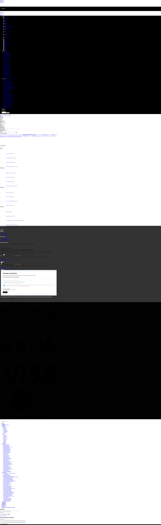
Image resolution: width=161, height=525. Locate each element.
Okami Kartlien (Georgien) (7, 67)
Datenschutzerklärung (22, 522)
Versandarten (4, 233)
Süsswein (7, 36)
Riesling (33, 135)
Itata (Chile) (5, 61)
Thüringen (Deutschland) (7, 74)
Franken (42, 134)
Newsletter (3, 8)
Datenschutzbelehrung (5, 240)
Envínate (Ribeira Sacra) (7, 483)
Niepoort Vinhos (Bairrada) (7, 102)
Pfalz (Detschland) (6, 459)
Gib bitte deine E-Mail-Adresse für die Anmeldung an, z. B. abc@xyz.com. (11, 280)
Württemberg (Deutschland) (7, 471)
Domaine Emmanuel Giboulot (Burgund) (9, 87)
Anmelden (8, 514)
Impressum (3, 241)
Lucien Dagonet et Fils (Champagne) (8, 99)
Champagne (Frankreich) (7, 56)
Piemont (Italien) (5, 66)
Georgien (5, 42)
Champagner (8, 31)
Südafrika (4, 442)
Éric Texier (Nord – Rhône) (7, 91)
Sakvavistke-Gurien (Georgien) (8, 464)
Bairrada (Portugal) (6, 52)
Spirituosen (9, 37)
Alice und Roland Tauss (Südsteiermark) (9, 79)
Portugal (4, 440)
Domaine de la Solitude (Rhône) (8, 86)
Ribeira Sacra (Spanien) (7, 69)
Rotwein (4, 428)
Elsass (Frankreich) (6, 57)
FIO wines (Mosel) (6, 485)
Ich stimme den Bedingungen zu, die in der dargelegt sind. (14, 255)
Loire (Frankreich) (6, 63)
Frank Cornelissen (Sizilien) (7, 486)
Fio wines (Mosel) (6, 92)
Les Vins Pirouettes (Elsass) (7, 98)
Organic (25, 135)
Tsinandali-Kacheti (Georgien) (7, 468)
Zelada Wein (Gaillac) (6, 108)
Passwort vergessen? (3, 515)
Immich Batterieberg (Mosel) (7, 96)
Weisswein (7, 20)
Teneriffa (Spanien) (6, 73)
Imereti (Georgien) (6, 60)
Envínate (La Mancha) (6, 89)
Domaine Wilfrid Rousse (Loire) (8, 88)
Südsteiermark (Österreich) (7, 72)
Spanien (4, 441)
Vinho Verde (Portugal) (6, 77)
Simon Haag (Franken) (6, 103)
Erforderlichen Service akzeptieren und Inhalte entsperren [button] (9, 268)
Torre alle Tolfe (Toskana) (7, 107)
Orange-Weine (8, 33)
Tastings (3, 424)
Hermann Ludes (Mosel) (7, 94)
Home (3, 423)
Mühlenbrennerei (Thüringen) (7, 100)
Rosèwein (7, 25)
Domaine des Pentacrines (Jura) (8, 480)
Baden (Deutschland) (6, 51)
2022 (2, 134)
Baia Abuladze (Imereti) (6, 81)
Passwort (1, 512)
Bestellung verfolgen (5, 234)
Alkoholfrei (12, 17)
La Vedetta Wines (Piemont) (7, 97)
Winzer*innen (4, 78)
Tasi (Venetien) (5, 104)
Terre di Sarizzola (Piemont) (7, 105)
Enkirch (37, 134)
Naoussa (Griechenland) (7, 65)
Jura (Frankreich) (5, 62)
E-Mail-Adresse (2, 519)
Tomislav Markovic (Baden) (7, 106)
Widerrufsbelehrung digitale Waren (7, 239)
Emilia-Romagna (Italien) (7, 58)
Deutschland (26, 134)
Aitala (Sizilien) (5, 80)
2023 (4, 134)
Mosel (11, 135)
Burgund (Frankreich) (6, 55)
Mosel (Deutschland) (6, 64)
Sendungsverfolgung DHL (5, 235)
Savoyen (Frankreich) (6, 71)
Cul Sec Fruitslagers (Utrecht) (7, 84)
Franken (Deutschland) (6, 452)
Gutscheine (3, 110)
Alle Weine (3, 425)
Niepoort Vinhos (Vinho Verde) (7, 101)
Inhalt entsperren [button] (3, 259)
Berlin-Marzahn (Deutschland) (7, 53)
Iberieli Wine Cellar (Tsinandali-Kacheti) (9, 95)
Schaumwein (8, 28)
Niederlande (5, 439)
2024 (5, 134)
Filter (16, 132)
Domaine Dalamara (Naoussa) (7, 85)
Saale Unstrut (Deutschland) (7, 70)
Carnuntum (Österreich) (6, 449)
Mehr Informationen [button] (4, 258)
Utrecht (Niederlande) (6, 75)
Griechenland (6, 43)
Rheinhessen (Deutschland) (7, 68)
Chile (4, 434)
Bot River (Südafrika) (6, 54)
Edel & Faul (33, 134)
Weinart (3, 16)
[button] (1, 115)
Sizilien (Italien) (5, 465)
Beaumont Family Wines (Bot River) (8, 82)
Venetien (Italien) (5, 76)
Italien (5, 44)
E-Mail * (2, 254)
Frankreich (45, 134)
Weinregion (3, 50)
